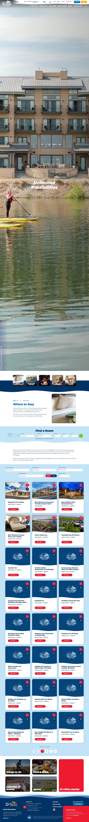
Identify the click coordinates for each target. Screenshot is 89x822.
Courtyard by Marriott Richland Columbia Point (17, 601)
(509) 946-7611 (11, 703)
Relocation (56, 804)
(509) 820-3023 (38, 637)
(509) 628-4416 (11, 570)
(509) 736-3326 (11, 504)
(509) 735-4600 (11, 670)
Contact (63, 1)
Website (19, 504)
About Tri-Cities (62, 6)
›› (55, 751)
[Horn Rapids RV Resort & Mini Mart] (44, 721)
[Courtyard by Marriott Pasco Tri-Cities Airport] (71, 556)
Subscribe (78, 804)
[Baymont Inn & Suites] (17, 491)
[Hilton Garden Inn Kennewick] (17, 655)
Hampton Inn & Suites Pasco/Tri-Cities (16, 634)
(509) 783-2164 (38, 602)
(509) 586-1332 (65, 506)
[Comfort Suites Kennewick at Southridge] (44, 556)
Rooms (55, 433)
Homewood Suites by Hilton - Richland (16, 733)
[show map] (27, 489)
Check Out (39, 433)
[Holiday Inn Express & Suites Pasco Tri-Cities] (44, 655)
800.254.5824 (38, 803)
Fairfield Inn (39, 601)
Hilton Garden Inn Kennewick (14, 667)
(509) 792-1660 (11, 637)
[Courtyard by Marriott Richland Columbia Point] (17, 589)
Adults (64, 433)
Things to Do (34, 6)
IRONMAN (30, 1)
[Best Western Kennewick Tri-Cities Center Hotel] (44, 491)
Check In (22, 433)
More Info (76, 815)
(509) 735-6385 (65, 734)
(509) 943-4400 (65, 635)
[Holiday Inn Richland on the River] (17, 688)
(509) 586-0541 (38, 537)
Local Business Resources (36, 2)
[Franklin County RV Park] (71, 589)
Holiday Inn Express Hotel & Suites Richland (71, 667)
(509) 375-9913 (38, 736)
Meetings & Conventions (16, 2)
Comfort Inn (12, 568)
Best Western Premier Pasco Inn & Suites (16, 535)
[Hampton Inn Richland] (71, 622)
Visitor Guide (84, 2)
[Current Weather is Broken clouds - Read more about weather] (84, 6)
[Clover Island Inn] (44, 523)
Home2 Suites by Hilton (43, 699)
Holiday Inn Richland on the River (17, 700)
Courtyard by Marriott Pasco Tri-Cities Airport (70, 568)
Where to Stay (43, 6)
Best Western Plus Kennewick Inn (68, 503)
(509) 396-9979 (38, 506)
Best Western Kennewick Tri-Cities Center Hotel (44, 503)
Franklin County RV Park (71, 601)
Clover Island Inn (41, 535)
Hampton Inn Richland (70, 633)
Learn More (13, 509)
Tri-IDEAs (50, 2)
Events (70, 6)
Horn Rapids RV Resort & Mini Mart (44, 733)
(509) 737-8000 (65, 670)
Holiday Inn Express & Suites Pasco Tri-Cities (43, 667)
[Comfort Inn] (17, 556)
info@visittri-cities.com (32, 805)
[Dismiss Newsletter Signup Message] (24, 807)
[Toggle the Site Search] (86, 6)
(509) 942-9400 (12, 604)
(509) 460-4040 (39, 701)
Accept (68, 818)
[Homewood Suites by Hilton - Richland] (17, 721)
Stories (54, 1)
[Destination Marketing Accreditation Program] (29, 817)
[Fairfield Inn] (44, 589)
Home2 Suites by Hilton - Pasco (71, 700)
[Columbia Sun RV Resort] (71, 523)
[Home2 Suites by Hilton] (44, 688)
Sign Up (5, 818)
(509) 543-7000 (38, 670)
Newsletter (77, 1)
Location (10, 433)
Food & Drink (52, 6)
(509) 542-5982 (65, 602)
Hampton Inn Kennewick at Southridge (44, 634)
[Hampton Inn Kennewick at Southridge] (44, 622)
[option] (54, 810)
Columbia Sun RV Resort (70, 535)
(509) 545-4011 (65, 571)
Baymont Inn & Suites (16, 502)
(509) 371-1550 (11, 736)
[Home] (6, 3)
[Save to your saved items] (27, 485)
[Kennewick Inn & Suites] (71, 721)
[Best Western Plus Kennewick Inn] (71, 491)
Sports (25, 1)
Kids (72, 433)
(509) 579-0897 (38, 571)
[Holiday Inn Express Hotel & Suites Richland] (71, 655)
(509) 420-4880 (65, 537)
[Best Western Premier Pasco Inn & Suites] (17, 523)
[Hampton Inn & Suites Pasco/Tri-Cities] (17, 622)
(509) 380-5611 (65, 703)
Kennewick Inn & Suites (70, 732)
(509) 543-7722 (11, 538)
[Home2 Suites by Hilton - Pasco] (71, 688)
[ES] (54, 810)
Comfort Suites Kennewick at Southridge (44, 568)
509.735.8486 (30, 803)
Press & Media (44, 2)
